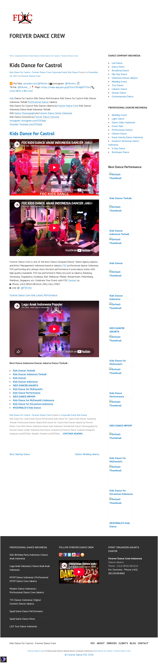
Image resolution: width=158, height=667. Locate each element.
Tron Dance (117, 85)
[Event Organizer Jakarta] (69, 554)
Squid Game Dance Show (22, 618)
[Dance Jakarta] (61, 554)
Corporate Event (21, 56)
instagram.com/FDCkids (33, 120)
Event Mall (117, 126)
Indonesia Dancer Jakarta (124, 77)
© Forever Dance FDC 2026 (79, 654)
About (101, 643)
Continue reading (73, 433)
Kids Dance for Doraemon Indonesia (33, 403)
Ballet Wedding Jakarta (87, 454)
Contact (72, 280)
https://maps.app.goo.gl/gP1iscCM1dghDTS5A (65, 87)
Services (112, 643)
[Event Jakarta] (78, 554)
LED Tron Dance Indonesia (23, 626)
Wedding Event (119, 81)
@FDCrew (26, 287)
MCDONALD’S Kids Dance (27, 407)
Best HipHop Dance (20, 454)
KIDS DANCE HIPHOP (24, 396)
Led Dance (117, 63)
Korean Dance (119, 92)
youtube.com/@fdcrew (35, 83)
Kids (12, 98)
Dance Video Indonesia (123, 122)
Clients (123, 643)
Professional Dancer (38, 101)
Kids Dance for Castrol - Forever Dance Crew (59, 56)
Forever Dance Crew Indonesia (125, 558)
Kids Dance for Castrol (32, 133)
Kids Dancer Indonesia (25, 381)
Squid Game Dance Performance (26, 611)
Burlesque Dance (120, 152)
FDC (11, 56)
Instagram (15, 120)
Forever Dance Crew (37, 35)
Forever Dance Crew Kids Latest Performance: (34, 295)
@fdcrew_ (23, 87)
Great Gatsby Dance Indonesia (127, 137)
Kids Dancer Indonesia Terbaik (29, 374)
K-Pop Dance (118, 148)
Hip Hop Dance (119, 74)
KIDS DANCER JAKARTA (25, 385)
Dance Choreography (25, 113)
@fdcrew (70, 83)
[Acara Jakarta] (82, 554)
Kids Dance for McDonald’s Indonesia (33, 400)
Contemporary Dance (122, 96)
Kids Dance (34, 56)
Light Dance (118, 118)
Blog (133, 643)
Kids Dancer (19, 377)
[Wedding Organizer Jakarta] (74, 554)
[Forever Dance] (65, 554)
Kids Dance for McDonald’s (28, 389)
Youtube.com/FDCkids (30, 124)
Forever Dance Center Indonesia (55, 113)
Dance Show (118, 66)
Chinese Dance (119, 133)
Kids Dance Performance (26, 392)
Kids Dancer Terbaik (24, 370)
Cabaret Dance (119, 88)
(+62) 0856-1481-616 (21, 90)
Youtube (14, 124)
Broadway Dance (120, 70)
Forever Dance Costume (46, 116)
